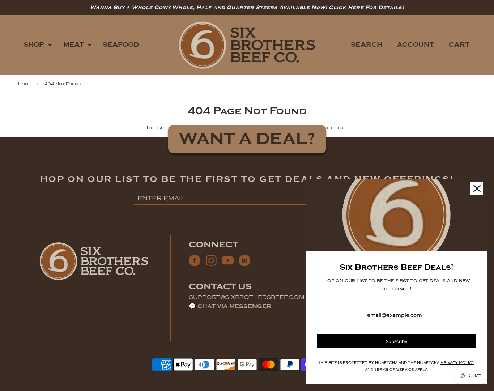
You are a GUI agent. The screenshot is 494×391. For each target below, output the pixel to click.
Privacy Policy (457, 362)
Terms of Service (394, 369)
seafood (121, 44)
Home (24, 84)
